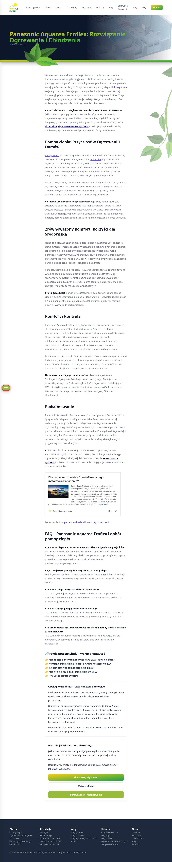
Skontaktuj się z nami (86, 777)
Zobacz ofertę (86, 786)
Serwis (74, 841)
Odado (83, 852)
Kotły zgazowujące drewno (83, 838)
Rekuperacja (46, 835)
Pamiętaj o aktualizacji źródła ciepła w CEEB (72, 671)
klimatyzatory (119, 87)
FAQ (134, 841)
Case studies (138, 838)
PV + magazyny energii (20, 841)
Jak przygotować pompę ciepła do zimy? (70, 667)
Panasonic (123, 9)
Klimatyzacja (15, 844)
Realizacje (136, 835)
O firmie (136, 832)
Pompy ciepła (52, 155)
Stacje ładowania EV (49, 844)
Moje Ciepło (107, 838)
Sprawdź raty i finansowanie (86, 794)
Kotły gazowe (77, 832)
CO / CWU (14, 838)
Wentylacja (45, 832)
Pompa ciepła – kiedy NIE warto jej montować (83, 522)
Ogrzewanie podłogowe (20, 835)
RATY (6, 388)
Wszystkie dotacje (109, 844)
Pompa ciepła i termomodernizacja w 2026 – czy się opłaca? (81, 659)
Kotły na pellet (77, 835)
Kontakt (136, 844)
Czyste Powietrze (109, 832)
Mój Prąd (105, 835)
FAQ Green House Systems (63, 675)
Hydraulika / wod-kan (50, 838)
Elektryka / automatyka (51, 841)
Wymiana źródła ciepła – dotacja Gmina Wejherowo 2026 (80, 663)
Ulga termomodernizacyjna (114, 841)
